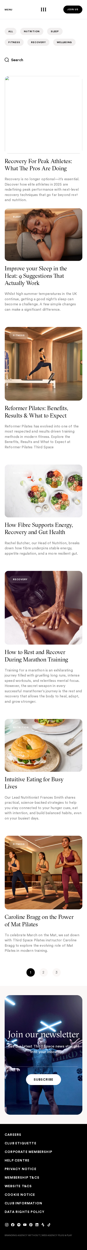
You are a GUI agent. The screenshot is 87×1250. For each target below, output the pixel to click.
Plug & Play (65, 1235)
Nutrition (32, 31)
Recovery (38, 42)
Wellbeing (64, 42)
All (10, 31)
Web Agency (50, 1235)
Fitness (14, 42)
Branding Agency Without (22, 1235)
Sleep (55, 31)
